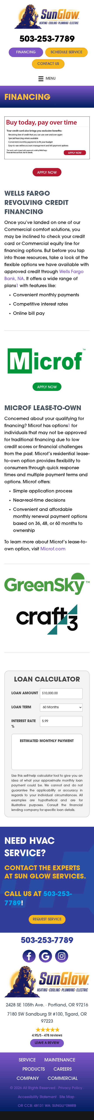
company (28, 1079)
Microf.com (52, 549)
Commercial (63, 1079)
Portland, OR (61, 1005)
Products (34, 1069)
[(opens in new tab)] (47, 138)
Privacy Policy (70, 1088)
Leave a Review (47, 1043)
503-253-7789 (47, 39)
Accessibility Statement (37, 1097)
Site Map (66, 1097)
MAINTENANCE (59, 1060)
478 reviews (53, 1035)
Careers (63, 1069)
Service (27, 1060)
